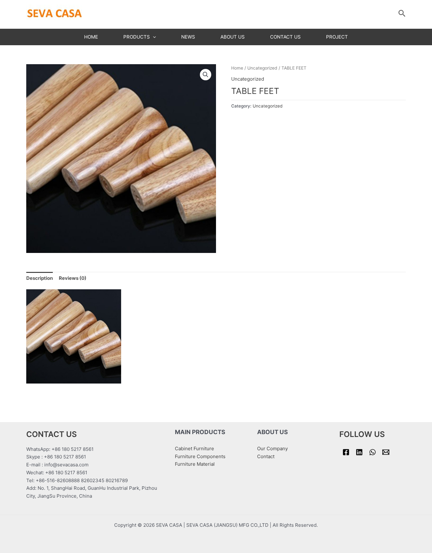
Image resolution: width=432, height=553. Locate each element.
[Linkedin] (359, 452)
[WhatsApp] (372, 452)
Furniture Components (200, 456)
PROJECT (337, 37)
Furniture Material (195, 464)
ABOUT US (232, 37)
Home (237, 68)
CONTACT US (285, 37)
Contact (266, 456)
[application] (153, 37)
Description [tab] (39, 278)
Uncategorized (262, 68)
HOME (91, 37)
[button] (205, 74)
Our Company (272, 448)
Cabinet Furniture (194, 448)
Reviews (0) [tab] (72, 278)
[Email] (385, 452)
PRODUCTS (136, 37)
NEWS (188, 37)
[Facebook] (346, 452)
